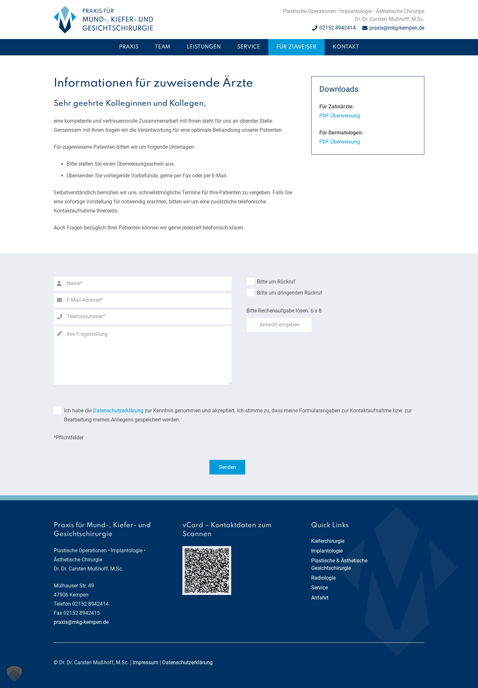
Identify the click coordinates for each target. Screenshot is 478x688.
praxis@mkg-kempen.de (81, 622)
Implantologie (327, 551)
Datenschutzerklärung (118, 410)
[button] (225, 47)
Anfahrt (319, 598)
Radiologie (323, 578)
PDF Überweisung (339, 116)
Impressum (145, 662)
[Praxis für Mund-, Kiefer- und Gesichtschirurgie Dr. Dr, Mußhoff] (103, 20)
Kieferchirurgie (327, 541)
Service (319, 588)
